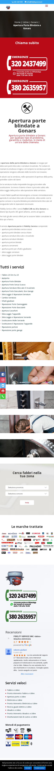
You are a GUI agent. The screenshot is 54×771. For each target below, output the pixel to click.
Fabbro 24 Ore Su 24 (10, 275)
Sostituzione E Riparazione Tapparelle (17, 324)
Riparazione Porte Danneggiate (14, 304)
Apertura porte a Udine (16, 697)
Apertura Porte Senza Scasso (13, 284)
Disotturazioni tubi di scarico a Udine (22, 717)
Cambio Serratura (9, 297)
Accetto (27, 768)
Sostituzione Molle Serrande (13, 320)
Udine (26, 22)
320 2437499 (18, 2)
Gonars (34, 22)
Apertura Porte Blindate (11, 281)
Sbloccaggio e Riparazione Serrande (16, 317)
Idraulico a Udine (14, 710)
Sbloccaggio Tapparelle (11, 314)
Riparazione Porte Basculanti (13, 307)
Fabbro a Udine (13, 690)
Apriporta (5, 278)
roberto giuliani (20, 650)
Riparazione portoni (10, 327)
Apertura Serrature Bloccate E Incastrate (18, 288)
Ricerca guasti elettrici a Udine (19, 707)
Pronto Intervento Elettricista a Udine (22, 703)
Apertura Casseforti (10, 311)
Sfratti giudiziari (8, 301)
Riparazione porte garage (12, 330)
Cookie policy (39, 768)
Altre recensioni (27, 674)
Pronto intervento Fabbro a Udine (21, 693)
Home (17, 22)
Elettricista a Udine (14, 700)
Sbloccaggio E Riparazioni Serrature (16, 294)
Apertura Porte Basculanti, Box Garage (17, 291)
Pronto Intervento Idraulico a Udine (21, 713)
